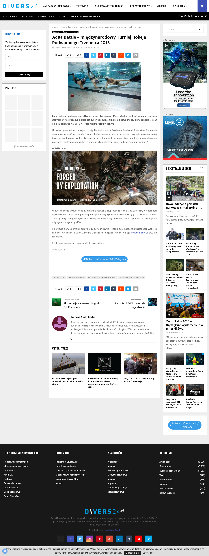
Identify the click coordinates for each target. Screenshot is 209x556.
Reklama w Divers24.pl (67, 462)
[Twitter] (80, 539)
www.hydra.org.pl (139, 232)
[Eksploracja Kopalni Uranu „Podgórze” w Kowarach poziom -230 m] (195, 234)
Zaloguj (28, 16)
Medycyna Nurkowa (117, 475)
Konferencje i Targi (117, 487)
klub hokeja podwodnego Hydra (102, 277)
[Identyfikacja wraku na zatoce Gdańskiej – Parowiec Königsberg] (175, 265)
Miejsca (161, 6)
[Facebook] (70, 539)
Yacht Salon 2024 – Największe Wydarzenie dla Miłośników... (184, 325)
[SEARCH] (200, 30)
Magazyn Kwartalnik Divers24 (85, 16)
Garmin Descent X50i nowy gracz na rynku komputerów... (174, 247)
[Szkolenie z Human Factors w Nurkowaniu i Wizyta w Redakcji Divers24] (195, 390)
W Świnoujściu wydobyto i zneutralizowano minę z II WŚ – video (67, 381)
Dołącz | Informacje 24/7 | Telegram (106, 259)
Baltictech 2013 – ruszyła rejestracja (130, 305)
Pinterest (11, 88)
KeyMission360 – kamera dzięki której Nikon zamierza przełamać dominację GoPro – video (103, 383)
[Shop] (176, 16)
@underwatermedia (24, 146)
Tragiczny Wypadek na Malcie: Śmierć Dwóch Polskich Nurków (173, 374)
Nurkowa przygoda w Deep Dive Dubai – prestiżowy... (194, 372)
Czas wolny (57, 32)
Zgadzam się (132, 553)
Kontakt (59, 483)
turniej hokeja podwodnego (131, 277)
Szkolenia (179, 6)
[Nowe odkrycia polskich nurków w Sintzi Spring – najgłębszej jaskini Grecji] (185, 188)
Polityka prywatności (66, 466)
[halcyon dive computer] (185, 108)
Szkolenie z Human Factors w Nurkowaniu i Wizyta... (194, 403)
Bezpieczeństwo (12, 492)
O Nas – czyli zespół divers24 (70, 470)
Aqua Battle (59, 277)
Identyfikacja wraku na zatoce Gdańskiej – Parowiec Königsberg (174, 280)
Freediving (82, 6)
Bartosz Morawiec (76, 277)
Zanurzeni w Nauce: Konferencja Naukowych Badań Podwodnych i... (193, 281)
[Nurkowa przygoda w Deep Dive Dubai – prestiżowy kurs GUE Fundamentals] (195, 359)
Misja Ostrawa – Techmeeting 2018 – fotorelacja (139, 380)
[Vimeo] (148, 539)
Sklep (65, 16)
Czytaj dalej (148, 553)
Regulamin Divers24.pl (67, 479)
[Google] (109, 539)
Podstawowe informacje (16, 462)
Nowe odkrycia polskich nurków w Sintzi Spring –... (184, 205)
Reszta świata (166, 488)
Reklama (42, 16)
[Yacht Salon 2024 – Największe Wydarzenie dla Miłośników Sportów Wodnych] (185, 305)
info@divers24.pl (112, 530)
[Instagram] (89, 539)
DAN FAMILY (9, 470)
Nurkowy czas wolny (70, 32)
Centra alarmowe (12, 483)
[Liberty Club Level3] (185, 159)
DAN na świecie (11, 487)
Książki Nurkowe (116, 492)
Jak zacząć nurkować (56, 6)
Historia (8, 479)
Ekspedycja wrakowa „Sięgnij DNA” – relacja (82, 305)
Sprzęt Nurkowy (140, 6)
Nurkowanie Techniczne (109, 6)
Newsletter (54, 16)
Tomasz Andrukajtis (63, 48)
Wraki (162, 475)
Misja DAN (9, 475)
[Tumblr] (129, 539)
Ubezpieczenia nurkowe (16, 466)
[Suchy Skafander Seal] (104, 204)
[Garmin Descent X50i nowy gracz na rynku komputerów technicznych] (175, 234)
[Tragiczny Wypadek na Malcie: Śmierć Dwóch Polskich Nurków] (175, 359)
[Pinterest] (99, 539)
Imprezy (112, 483)
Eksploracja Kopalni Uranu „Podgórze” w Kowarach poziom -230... (194, 249)
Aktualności (113, 462)
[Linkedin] (119, 539)
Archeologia (165, 479)
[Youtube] (138, 539)
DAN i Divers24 (11, 496)
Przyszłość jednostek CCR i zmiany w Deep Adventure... (173, 403)
